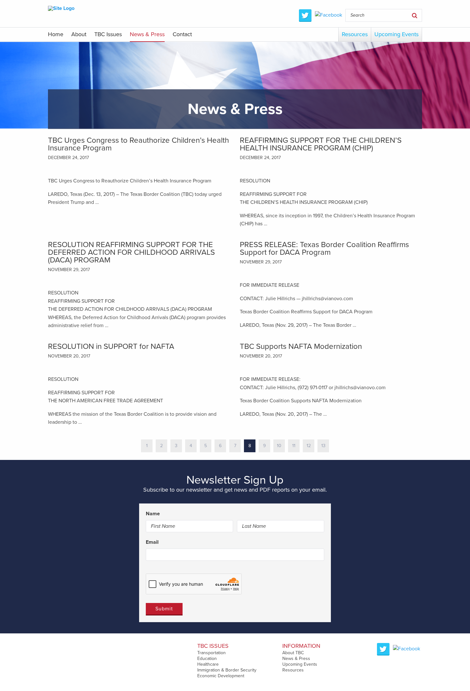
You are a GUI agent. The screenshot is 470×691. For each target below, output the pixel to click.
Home (55, 34)
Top (454, 675)
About (78, 34)
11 (293, 445)
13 (323, 445)
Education (207, 658)
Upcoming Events (396, 34)
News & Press (147, 34)
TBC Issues (108, 34)
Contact (182, 34)
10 (279, 445)
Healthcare (208, 664)
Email (152, 542)
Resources (355, 34)
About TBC (293, 652)
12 (309, 445)
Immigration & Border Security (226, 670)
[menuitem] (55, 35)
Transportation (211, 652)
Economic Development (220, 676)
